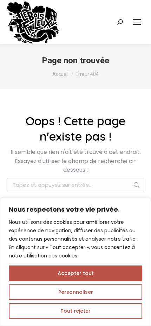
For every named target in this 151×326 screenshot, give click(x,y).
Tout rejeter (75, 310)
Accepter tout (76, 273)
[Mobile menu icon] (137, 22)
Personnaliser (75, 292)
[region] (75, 262)
